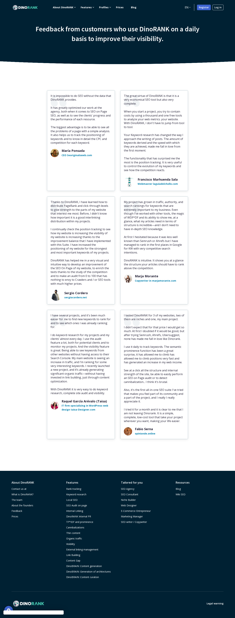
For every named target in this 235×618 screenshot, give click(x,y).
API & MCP (30, 431)
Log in (218, 7)
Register (204, 7)
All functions (31, 440)
